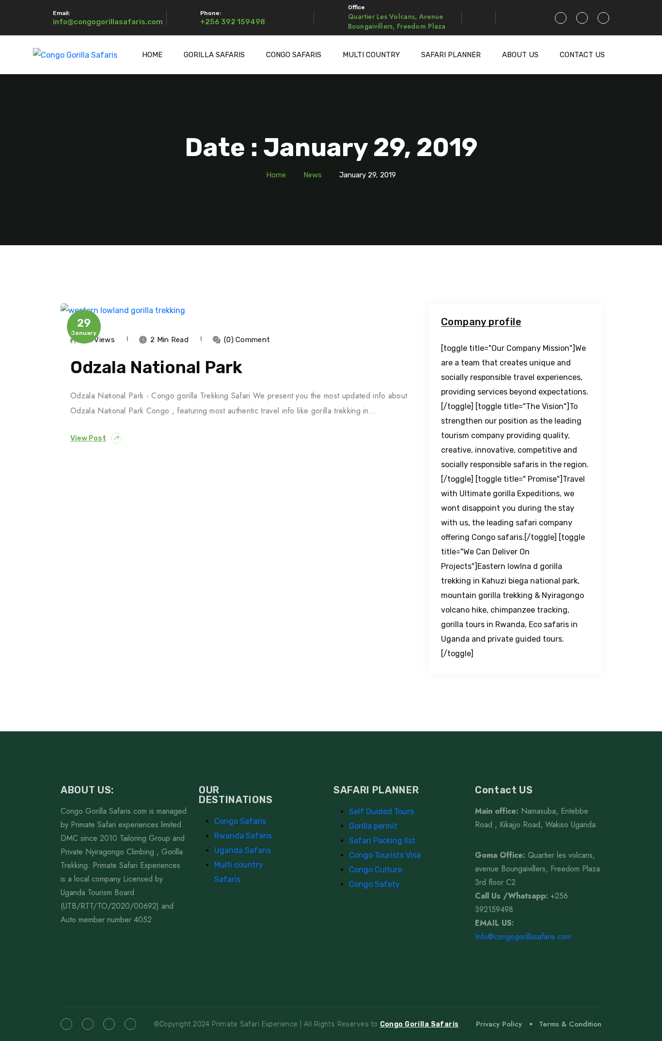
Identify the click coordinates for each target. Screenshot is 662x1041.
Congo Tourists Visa (385, 855)
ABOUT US (520, 54)
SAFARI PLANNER (451, 54)
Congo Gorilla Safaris (419, 1024)
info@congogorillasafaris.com (108, 21)
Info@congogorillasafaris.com (523, 936)
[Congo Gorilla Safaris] (75, 55)
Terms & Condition (570, 1024)
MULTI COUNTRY (371, 54)
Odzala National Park (156, 367)
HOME (152, 54)
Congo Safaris (240, 821)
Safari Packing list (382, 840)
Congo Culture (375, 869)
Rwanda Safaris (243, 835)
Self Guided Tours (381, 811)
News (312, 175)
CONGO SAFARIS (293, 54)
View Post (88, 438)
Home (276, 175)
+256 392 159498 (232, 21)
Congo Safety (374, 884)
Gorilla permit (373, 826)
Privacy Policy (499, 1024)
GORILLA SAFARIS (214, 54)
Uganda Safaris (242, 850)
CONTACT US (582, 54)
